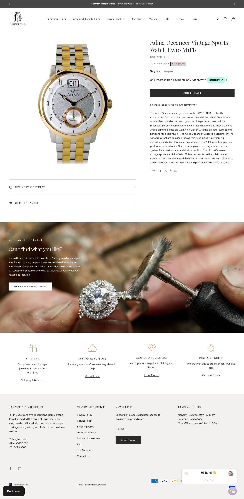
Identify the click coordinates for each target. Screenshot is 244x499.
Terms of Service (86, 432)
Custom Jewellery (116, 19)
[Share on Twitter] (165, 170)
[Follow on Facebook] (10, 468)
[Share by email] (175, 170)
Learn (194, 19)
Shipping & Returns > (33, 380)
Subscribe (128, 440)
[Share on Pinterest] (170, 170)
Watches (152, 19)
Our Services (84, 450)
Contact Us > (92, 376)
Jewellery (136, 19)
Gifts (166, 19)
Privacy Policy (84, 414)
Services (180, 19)
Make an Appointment (30, 286)
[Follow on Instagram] (19, 468)
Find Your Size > (211, 375)
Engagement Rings (56, 19)
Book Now (13, 491)
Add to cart (192, 93)
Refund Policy (84, 420)
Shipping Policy (85, 426)
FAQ (79, 444)
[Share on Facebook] (160, 170)
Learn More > (151, 375)
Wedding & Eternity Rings (86, 19)
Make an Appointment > (184, 104)
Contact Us (83, 456)
